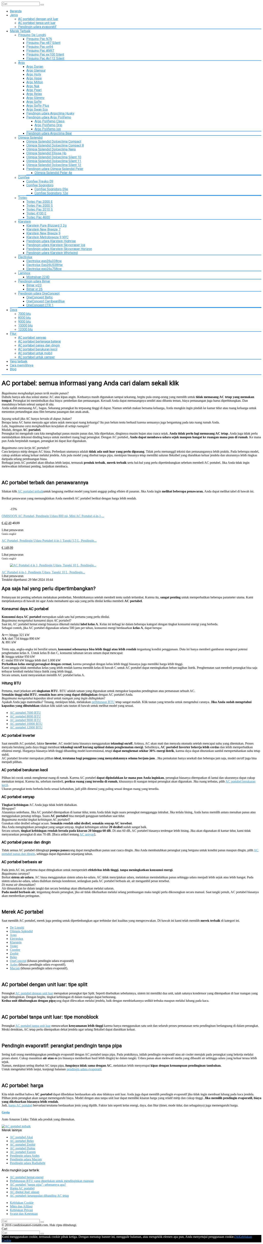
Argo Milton (34, 82)
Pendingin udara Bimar (34, 281)
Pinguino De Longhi (32, 35)
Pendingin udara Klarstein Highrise (51, 241)
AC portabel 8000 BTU (25, 716)
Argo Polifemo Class (50, 121)
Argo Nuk (32, 86)
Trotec (22, 198)
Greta (6, 1112)
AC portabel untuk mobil (35, 353)
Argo (21, 63)
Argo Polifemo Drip (48, 125)
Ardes (14, 964)
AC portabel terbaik (30, 491)
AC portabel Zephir (22, 1144)
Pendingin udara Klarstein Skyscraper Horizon (59, 249)
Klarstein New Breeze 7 (43, 229)
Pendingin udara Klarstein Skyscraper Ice (55, 245)
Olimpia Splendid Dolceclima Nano (51, 149)
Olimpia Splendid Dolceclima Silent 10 (53, 157)
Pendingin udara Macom (26, 1159)
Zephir (14, 953)
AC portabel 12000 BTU (26, 727)
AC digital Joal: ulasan (24, 1192)
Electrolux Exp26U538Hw (44, 265)
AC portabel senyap (32, 338)
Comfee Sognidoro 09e (51, 189)
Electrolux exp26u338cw (44, 261)
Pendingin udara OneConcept (39, 293)
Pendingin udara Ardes (24, 1155)
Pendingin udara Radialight (27, 1163)
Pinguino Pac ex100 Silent (45, 54)
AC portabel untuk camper (36, 357)
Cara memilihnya (21, 365)
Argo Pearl (34, 90)
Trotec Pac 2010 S (39, 209)
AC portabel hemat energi (26, 1177)
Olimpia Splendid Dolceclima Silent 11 (53, 161)
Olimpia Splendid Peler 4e (53, 173)
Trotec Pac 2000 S (39, 206)
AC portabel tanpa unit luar (36, 23)
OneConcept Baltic (39, 297)
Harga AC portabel (22, 1188)
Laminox (24, 273)
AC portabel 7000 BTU (25, 712)
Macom (15, 968)
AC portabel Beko (22, 1141)
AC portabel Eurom (23, 1152)
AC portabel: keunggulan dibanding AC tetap (39, 1195)
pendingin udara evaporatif (84, 1069)
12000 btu (25, 329)
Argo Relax (34, 94)
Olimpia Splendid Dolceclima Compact (53, 141)
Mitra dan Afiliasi (21, 1206)
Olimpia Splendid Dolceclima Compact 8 (55, 145)
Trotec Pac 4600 (38, 217)
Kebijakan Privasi (21, 1210)
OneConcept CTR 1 (39, 305)
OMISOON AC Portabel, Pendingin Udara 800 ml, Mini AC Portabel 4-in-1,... (53, 516)
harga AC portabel (20, 1105)
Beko (13, 957)
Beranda (16, 11)
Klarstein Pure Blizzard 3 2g (46, 225)
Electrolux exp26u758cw (44, 269)
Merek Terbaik (20, 31)
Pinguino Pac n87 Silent (43, 43)
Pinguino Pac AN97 (40, 51)
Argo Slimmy (35, 98)
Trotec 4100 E (36, 213)
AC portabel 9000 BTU (25, 720)
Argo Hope (34, 78)
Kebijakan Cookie (21, 1202)
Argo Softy (34, 102)
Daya (13, 310)
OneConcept (18, 961)
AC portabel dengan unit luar (38, 19)
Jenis (14, 15)
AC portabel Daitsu (22, 1148)
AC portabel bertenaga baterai (39, 341)
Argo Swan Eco (37, 109)
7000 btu (24, 314)
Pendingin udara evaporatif (37, 27)
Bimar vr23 (34, 285)
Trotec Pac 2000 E (39, 202)
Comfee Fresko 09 (39, 181)
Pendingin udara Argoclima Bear (49, 133)
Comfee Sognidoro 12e (51, 193)
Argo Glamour (36, 70)
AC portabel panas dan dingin (39, 345)
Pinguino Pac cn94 (39, 47)
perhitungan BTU (103, 702)
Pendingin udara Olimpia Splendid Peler (54, 169)
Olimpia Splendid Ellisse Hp (46, 153)
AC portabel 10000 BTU (26, 723)
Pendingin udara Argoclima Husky (50, 113)
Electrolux (25, 257)
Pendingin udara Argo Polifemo (48, 117)
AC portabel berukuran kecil (37, 349)
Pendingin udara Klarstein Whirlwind (52, 253)
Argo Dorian (34, 67)
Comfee (24, 177)
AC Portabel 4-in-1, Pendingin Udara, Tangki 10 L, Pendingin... (43, 572)
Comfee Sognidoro (39, 185)
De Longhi (17, 927)
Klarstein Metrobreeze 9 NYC (47, 237)
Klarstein (24, 222)
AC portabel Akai (21, 1137)
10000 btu (25, 325)
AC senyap (87, 834)
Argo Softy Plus (37, 106)
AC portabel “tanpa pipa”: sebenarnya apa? (38, 1184)
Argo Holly (33, 74)
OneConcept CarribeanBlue (45, 301)
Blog (13, 369)
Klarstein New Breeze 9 (43, 233)
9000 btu (24, 322)
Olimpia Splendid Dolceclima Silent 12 (53, 165)
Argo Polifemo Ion (48, 129)
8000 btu (24, 318)
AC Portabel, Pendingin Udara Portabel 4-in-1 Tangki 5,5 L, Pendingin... (49, 540)
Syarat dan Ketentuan (24, 1213)
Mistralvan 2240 (38, 277)
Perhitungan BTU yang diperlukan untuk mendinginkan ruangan (52, 1181)
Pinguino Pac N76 (39, 39)
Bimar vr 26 (34, 289)
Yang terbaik (18, 361)
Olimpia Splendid (30, 138)
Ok (236, 1236)
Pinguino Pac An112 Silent (45, 58)
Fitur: (13, 334)
